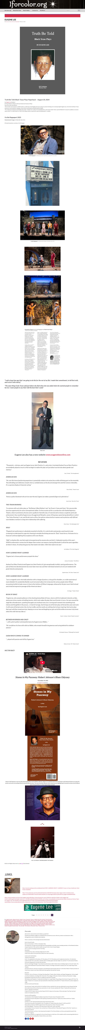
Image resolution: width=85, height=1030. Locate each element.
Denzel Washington (18, 921)
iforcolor (7, 21)
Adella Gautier (9, 919)
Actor (11, 21)
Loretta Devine (37, 923)
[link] (8, 102)
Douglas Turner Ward (27, 921)
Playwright (17, 21)
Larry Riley (31, 923)
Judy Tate (7, 923)
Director (13, 21)
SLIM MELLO (9, 15)
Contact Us (35, 10)
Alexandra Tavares (30, 919)
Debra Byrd (75, 15)
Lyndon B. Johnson (45, 923)
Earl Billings (34, 921)
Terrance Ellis (21, 925)
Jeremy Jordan (45, 922)
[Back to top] (82, 1027)
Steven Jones (52, 924)
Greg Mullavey (21, 922)
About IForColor (17, 10)
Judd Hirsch (51, 922)
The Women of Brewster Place (31, 925)
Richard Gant (30, 924)
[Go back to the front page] (42, 4)
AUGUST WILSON (46, 919)
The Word (42, 10)
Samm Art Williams (37, 924)
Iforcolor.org (8, 10)
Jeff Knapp (39, 922)
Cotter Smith (37, 920)
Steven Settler (15, 925)
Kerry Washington (25, 923)
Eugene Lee (41, 682)
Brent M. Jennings (12, 920)
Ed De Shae (50, 921)
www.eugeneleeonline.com (58, 454)
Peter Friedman (23, 924)
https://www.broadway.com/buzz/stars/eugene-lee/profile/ (18, 897)
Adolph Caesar (23, 919)
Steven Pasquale (8, 925)
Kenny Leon (18, 923)
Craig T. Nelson (44, 920)
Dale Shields (10, 921)
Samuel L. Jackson (45, 924)
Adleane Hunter (16, 919)
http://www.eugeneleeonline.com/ (24, 900)
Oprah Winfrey (16, 924)
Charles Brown (19, 920)
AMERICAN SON (37, 919)
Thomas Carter (41, 925)
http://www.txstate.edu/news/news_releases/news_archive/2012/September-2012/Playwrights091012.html (33, 902)
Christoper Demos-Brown (28, 920)
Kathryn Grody (12, 923)
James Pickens (33, 922)
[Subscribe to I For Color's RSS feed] (79, 1027)
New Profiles (26, 10)
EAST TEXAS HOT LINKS (42, 921)
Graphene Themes (13, 1028)
